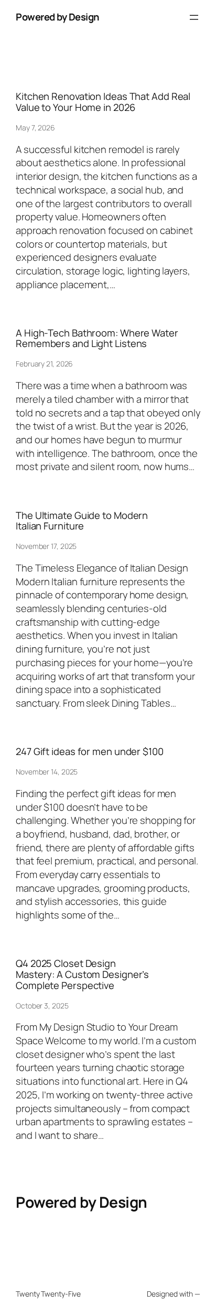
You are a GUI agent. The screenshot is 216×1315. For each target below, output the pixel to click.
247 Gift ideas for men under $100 (90, 751)
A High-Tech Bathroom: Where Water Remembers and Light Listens (97, 338)
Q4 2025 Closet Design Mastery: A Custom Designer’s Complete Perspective (82, 974)
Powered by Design (57, 17)
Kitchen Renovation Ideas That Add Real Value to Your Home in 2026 (103, 102)
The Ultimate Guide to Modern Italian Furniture (82, 521)
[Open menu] (194, 17)
